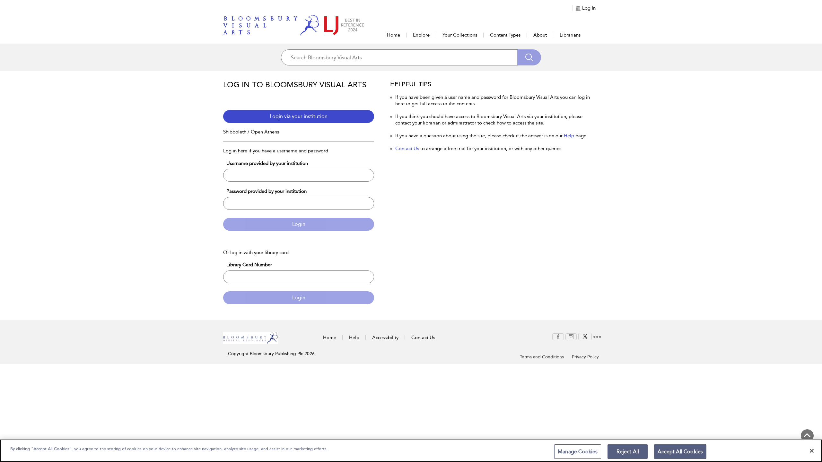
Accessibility (385, 337)
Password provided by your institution (266, 191)
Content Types (505, 35)
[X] (585, 336)
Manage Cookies (578, 452)
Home (393, 35)
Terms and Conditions (542, 357)
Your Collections (459, 35)
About (540, 35)
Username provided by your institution (267, 163)
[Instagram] (571, 336)
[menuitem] (558, 336)
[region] (411, 450)
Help (569, 136)
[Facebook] (558, 336)
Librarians (570, 35)
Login (298, 224)
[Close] (812, 451)
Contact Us (407, 148)
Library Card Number (249, 265)
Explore (421, 35)
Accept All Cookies (680, 452)
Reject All (627, 452)
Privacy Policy (585, 357)
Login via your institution (299, 116)
